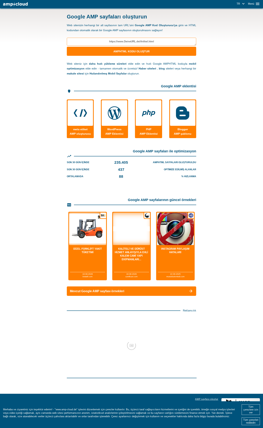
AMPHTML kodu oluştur (131, 51)
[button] (241, 4)
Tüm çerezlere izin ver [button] (250, 409)
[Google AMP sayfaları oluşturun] (15, 4)
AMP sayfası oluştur (206, 399)
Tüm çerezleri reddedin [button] (250, 421)
